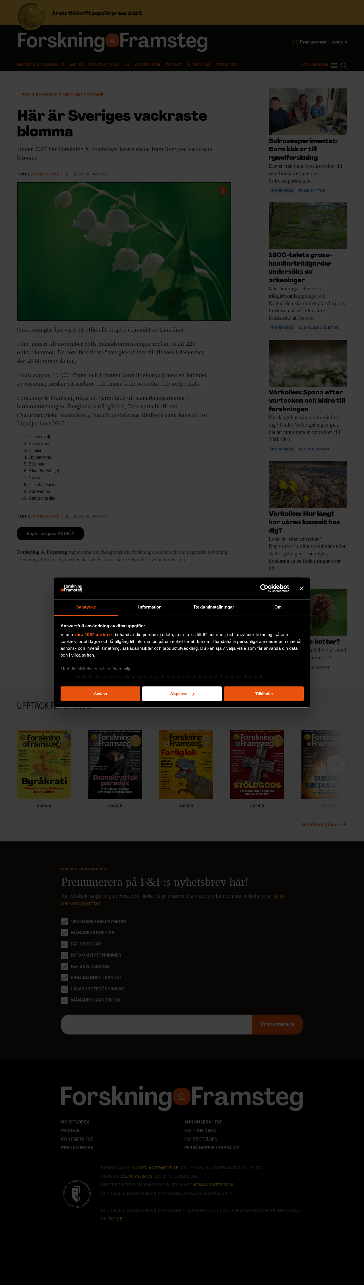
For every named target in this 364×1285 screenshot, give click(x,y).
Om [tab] (278, 607)
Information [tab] (150, 607)
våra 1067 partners (93, 634)
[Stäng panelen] (302, 588)
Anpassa (178, 693)
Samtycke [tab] (86, 607)
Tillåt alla (264, 693)
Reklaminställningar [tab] (214, 607)
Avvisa (100, 693)
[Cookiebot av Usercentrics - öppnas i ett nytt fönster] (264, 588)
